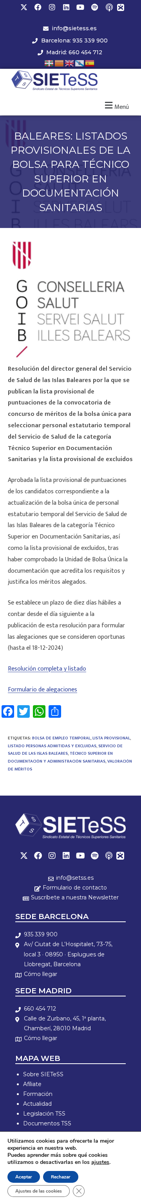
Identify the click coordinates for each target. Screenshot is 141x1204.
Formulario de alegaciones (42, 689)
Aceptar (23, 1177)
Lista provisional (111, 738)
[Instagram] (52, 7)
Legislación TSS (44, 1113)
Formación (37, 1093)
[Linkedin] (66, 7)
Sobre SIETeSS (43, 1074)
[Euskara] (49, 62)
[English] (70, 62)
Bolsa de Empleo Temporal (61, 738)
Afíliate (32, 1084)
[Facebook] (38, 7)
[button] (116, 106)
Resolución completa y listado (47, 669)
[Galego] (80, 62)
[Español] (90, 62)
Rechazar (60, 1177)
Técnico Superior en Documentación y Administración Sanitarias (60, 757)
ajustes (100, 1162)
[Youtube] (80, 7)
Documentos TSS (47, 1123)
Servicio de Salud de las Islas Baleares (65, 750)
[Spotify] (94, 7)
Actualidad (37, 1103)
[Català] (59, 62)
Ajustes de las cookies (38, 1191)
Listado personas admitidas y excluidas (52, 746)
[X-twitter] (24, 7)
